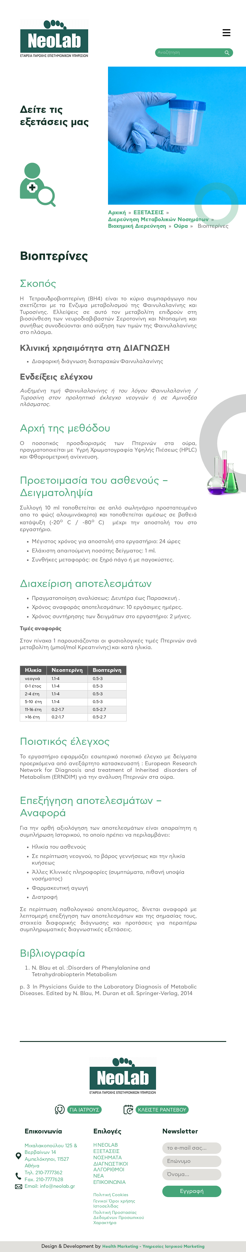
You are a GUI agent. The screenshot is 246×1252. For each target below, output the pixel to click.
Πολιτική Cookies (110, 1195)
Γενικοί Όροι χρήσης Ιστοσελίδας (114, 1203)
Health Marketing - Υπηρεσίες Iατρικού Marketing (153, 1246)
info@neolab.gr (57, 1186)
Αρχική (117, 212)
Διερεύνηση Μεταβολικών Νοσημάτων (158, 219)
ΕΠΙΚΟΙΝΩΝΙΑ (109, 1182)
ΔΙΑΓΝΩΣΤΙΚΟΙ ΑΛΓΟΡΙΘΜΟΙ (110, 1167)
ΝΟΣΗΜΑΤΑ (107, 1157)
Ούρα (181, 226)
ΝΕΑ (98, 1176)
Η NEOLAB (105, 1145)
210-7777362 (48, 1172)
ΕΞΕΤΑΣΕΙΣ (149, 212)
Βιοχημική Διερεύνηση (137, 226)
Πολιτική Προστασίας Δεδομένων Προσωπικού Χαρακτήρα (118, 1218)
